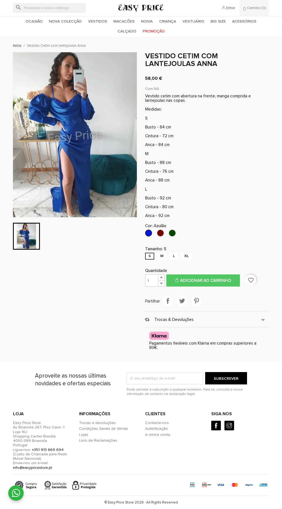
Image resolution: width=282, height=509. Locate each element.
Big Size (218, 21)
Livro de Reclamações (98, 440)
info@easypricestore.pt (32, 467)
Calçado (127, 31)
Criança (167, 21)
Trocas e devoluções (97, 422)
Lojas (83, 434)
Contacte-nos (157, 422)
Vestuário (193, 21)
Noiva (147, 21)
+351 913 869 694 (48, 449)
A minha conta (157, 434)
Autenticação (156, 428)
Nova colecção (65, 21)
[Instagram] (229, 425)
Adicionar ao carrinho (205, 280)
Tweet (182, 300)
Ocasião (34, 21)
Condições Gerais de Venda (103, 428)
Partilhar (167, 300)
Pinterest (196, 300)
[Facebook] (216, 425)
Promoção (154, 31)
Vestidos (97, 21)
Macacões (124, 21)
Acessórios (244, 21)
